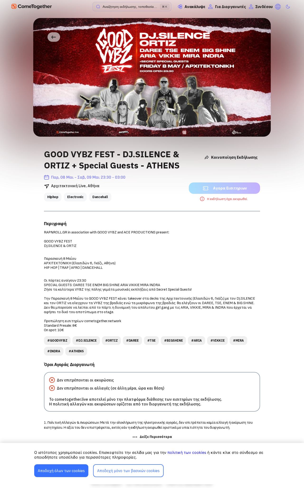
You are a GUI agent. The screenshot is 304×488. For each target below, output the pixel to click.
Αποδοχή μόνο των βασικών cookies (128, 470)
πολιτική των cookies (186, 452)
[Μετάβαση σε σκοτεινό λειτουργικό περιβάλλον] (288, 6)
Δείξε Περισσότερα (156, 437)
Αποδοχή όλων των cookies (61, 470)
